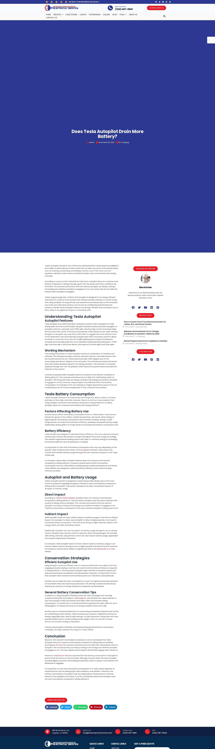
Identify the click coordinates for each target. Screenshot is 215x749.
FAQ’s (122, 14)
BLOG (115, 14)
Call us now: (127, 730)
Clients (83, 14)
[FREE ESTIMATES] (110, 7)
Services (57, 14)
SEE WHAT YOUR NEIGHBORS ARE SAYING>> (84, 2)
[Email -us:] (78, 731)
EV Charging (124, 142)
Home (48, 14)
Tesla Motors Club (60, 655)
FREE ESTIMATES (120, 7)
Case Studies (71, 14)
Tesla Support (80, 598)
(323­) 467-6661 (124, 9)
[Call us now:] (117, 731)
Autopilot (85, 450)
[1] (61, 382)
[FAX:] (147, 731)
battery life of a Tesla (106, 549)
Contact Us (51, 17)
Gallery (106, 14)
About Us (133, 14)
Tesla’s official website (65, 498)
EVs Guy (113, 565)
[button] (145, 268)
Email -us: (87, 730)
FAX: (153, 730)
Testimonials (95, 14)
